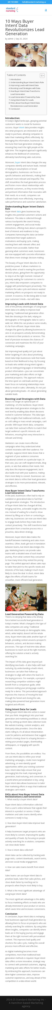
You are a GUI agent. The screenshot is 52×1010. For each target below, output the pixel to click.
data (19, 211)
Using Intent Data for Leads (22, 100)
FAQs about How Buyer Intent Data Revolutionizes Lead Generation (25, 104)
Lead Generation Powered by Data (25, 97)
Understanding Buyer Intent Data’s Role (27, 82)
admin (10, 38)
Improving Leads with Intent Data (25, 85)
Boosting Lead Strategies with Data (25, 88)
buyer (17, 162)
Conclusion (15, 109)
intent (21, 127)
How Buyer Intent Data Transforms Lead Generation (25, 92)
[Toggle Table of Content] (41, 75)
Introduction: (16, 79)
